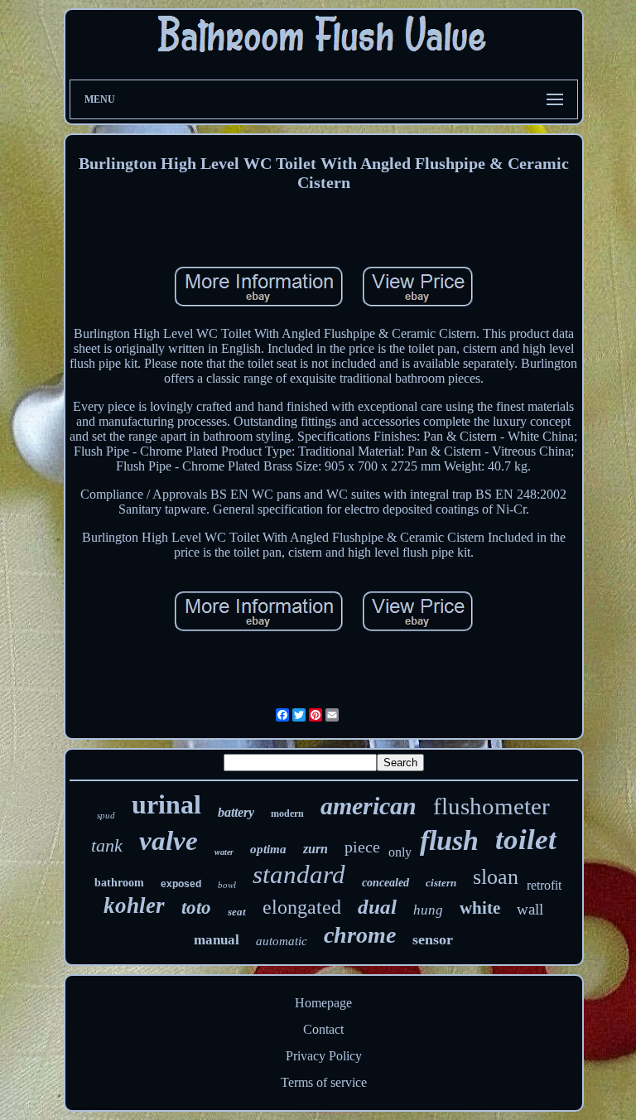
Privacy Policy (324, 1056)
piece (362, 847)
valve (168, 841)
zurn (315, 849)
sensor (432, 939)
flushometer (491, 806)
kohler (134, 905)
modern (287, 813)
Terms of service (324, 1082)
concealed (385, 882)
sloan (495, 877)
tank (107, 845)
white (480, 908)
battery (236, 812)
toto (196, 907)
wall (530, 909)
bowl (227, 885)
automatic (281, 941)
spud (106, 815)
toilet (525, 839)
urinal (166, 804)
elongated (302, 907)
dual (377, 907)
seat (237, 911)
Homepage (323, 1003)
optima (268, 849)
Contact (323, 1029)
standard (299, 874)
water (224, 852)
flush (449, 840)
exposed (181, 884)
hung (428, 910)
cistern (441, 882)
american (368, 805)
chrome (360, 935)
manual (216, 940)
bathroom (119, 882)
